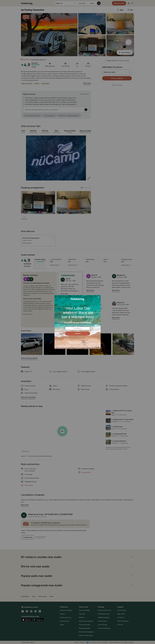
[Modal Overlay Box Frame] (77, 322)
